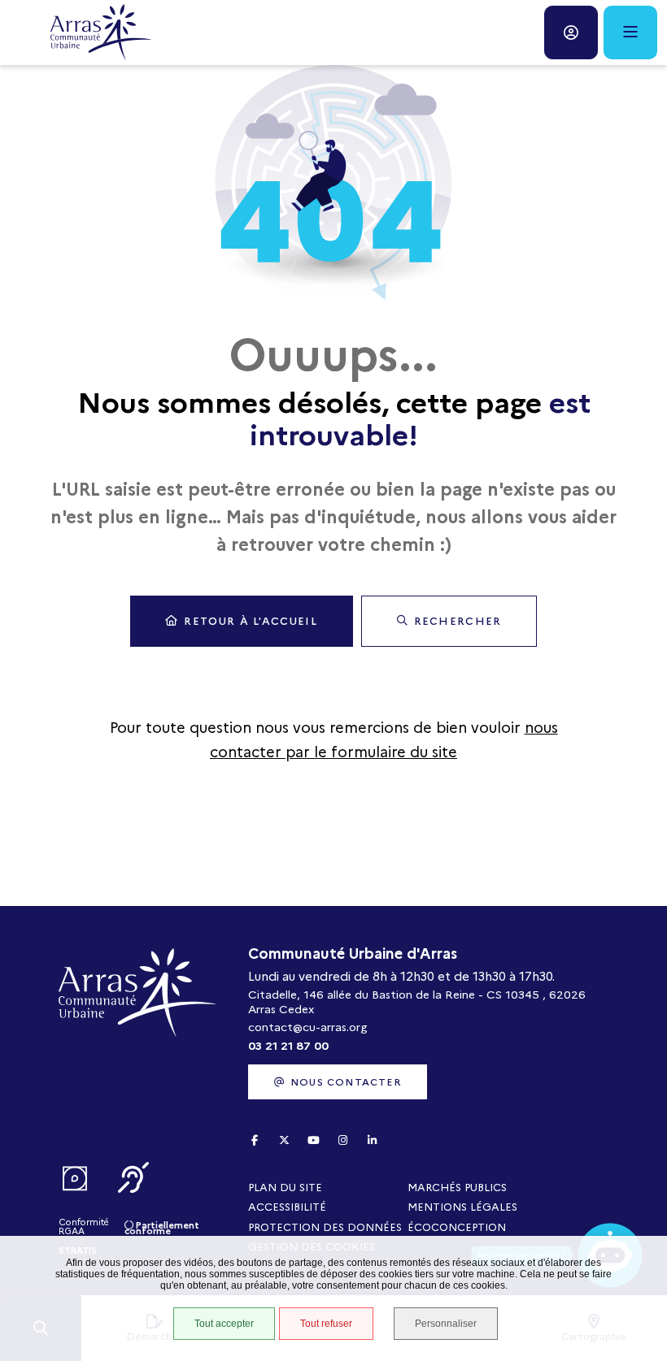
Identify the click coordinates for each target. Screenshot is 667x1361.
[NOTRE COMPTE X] (284, 1141)
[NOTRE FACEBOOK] (254, 1141)
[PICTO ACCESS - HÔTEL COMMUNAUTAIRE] (75, 1179)
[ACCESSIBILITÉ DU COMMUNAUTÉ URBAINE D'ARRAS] (133, 1179)
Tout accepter (224, 1323)
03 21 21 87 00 (288, 1045)
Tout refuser (326, 1323)
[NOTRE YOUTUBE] (313, 1141)
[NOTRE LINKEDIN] (372, 1141)
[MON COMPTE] (571, 32)
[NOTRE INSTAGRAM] (342, 1141)
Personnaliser (446, 1323)
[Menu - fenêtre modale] (630, 32)
